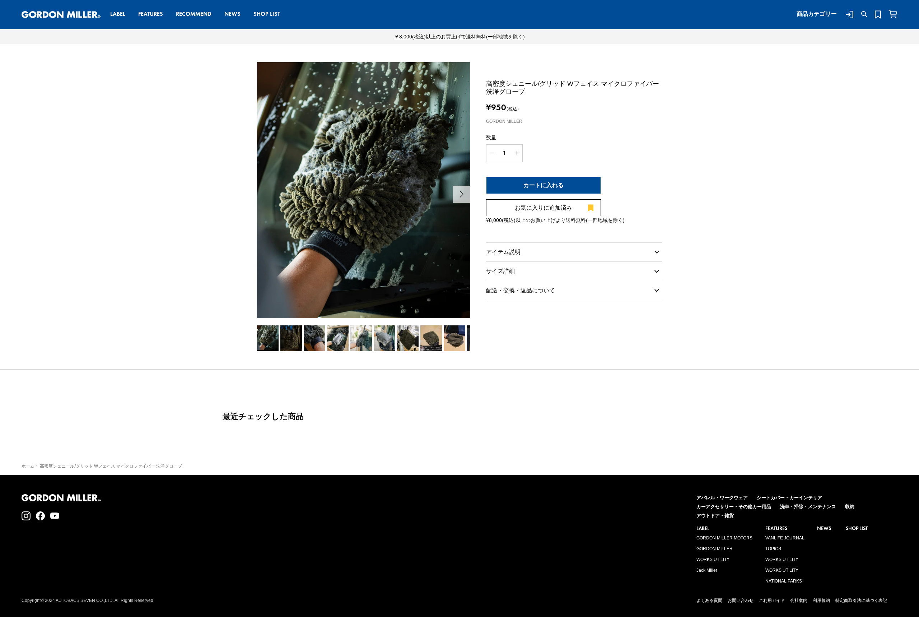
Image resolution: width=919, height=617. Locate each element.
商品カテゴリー (817, 13)
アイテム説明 (503, 252)
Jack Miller (706, 570)
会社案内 (798, 600)
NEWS (232, 13)
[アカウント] (848, 14)
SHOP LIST (266, 13)
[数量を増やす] (517, 153)
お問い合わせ (741, 600)
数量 (491, 137)
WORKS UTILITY (712, 559)
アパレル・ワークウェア (722, 497)
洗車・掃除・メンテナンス (808, 506)
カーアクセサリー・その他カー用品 (733, 506)
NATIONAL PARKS (783, 581)
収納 (849, 506)
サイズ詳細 (500, 271)
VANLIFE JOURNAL (784, 538)
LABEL (117, 13)
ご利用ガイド (772, 600)
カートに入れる (543, 185)
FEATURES (150, 13)
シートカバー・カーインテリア (789, 497)
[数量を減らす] (491, 153)
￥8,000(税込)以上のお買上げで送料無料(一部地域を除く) (459, 37)
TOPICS (773, 548)
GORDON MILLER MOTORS (724, 538)
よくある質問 (709, 600)
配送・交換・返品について (520, 290)
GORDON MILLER (714, 548)
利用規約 (821, 600)
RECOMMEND (193, 13)
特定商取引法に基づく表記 (861, 600)
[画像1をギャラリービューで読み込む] (363, 190)
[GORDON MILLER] (61, 14)
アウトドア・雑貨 (715, 515)
